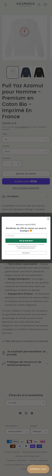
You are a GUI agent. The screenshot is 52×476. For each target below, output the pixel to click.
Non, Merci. (26, 253)
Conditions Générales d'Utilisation (26, 248)
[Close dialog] (48, 218)
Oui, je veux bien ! (26, 240)
